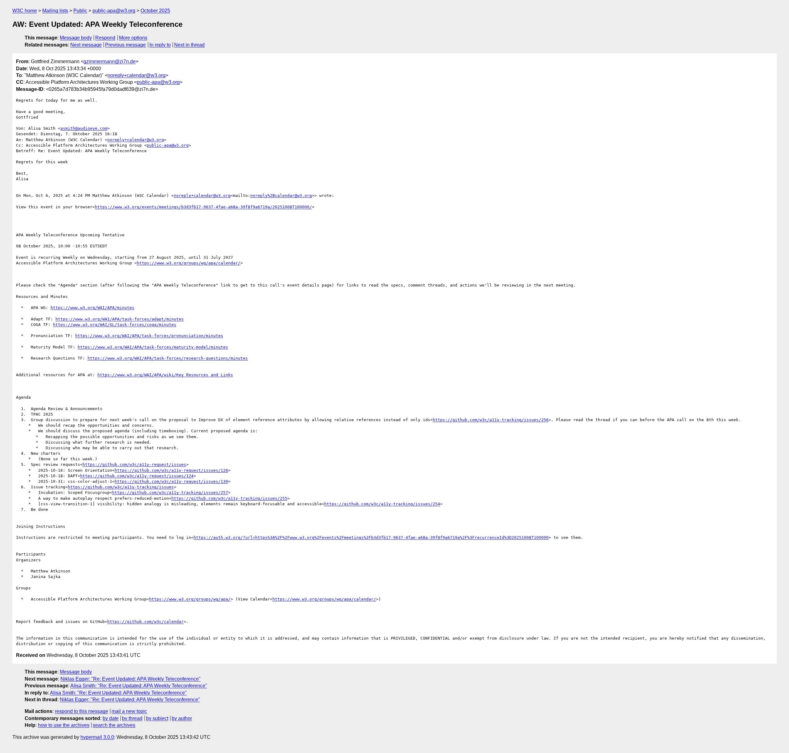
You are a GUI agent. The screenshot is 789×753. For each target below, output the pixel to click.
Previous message (125, 44)
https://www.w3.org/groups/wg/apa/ (190, 599)
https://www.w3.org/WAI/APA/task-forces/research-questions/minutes (168, 358)
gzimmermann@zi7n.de (110, 61)
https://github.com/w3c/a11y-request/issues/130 (171, 481)
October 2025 (155, 10)
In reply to (160, 44)
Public (80, 10)
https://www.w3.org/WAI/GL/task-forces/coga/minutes (114, 324)
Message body (76, 37)
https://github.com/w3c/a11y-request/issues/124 (137, 476)
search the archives (114, 725)
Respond (105, 37)
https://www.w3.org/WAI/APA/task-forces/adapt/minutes (119, 319)
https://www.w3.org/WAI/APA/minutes (92, 307)
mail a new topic (129, 711)
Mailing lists (55, 10)
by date (111, 718)
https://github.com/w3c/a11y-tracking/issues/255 (229, 498)
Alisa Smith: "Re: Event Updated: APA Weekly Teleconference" (138, 685)
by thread (132, 718)
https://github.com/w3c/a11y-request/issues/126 (171, 470)
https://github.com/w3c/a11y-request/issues (134, 464)
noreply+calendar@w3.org (137, 75)
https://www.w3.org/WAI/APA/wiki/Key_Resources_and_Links (165, 374)
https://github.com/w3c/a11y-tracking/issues (121, 487)
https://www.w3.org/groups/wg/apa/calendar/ (188, 263)
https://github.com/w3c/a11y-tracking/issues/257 (170, 492)
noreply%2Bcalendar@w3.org (281, 195)
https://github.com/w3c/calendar (145, 621)
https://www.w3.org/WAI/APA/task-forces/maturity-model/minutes (153, 347)
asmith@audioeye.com (83, 128)
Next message (86, 44)
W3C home (24, 10)
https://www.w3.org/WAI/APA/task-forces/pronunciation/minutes (149, 335)
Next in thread (189, 44)
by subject (157, 718)
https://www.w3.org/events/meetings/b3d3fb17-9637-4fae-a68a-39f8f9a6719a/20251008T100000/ (203, 207)
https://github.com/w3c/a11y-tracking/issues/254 (382, 504)
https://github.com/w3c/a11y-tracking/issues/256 (491, 419)
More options (133, 37)
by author (182, 718)
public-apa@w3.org (113, 10)
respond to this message (81, 711)
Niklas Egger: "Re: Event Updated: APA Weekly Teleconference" (130, 679)
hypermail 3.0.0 (97, 737)
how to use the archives (63, 725)
